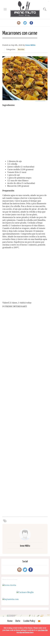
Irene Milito (30, 45)
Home (9, 621)
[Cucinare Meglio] (25, 592)
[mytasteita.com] (10, 599)
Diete (17, 621)
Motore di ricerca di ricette (9, 579)
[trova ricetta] (9, 585)
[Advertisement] (25, 133)
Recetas (21, 49)
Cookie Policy (29, 621)
